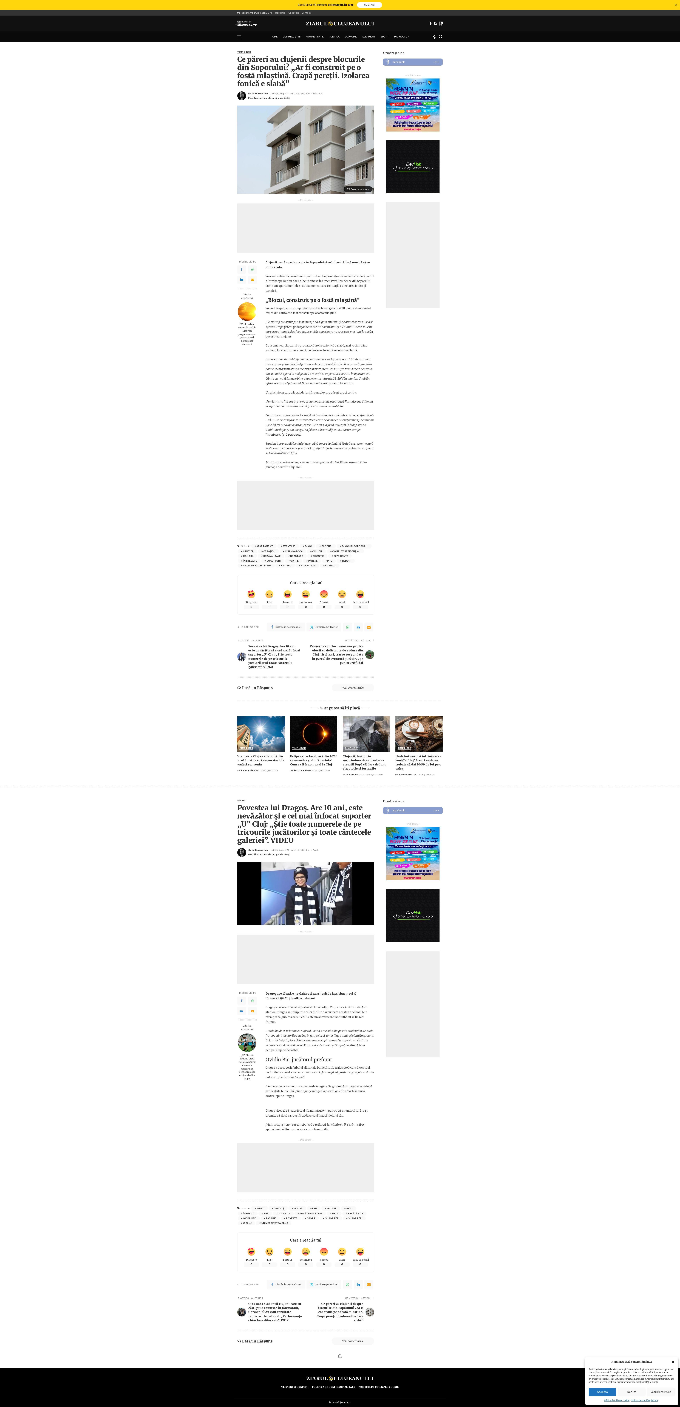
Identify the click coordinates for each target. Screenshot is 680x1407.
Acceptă (602, 1392)
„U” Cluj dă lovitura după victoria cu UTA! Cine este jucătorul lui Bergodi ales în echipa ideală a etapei (247, 1067)
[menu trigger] (241, 36)
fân (314, 1208)
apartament (264, 546)
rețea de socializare (257, 565)
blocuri (326, 546)
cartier (248, 551)
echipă (298, 1208)
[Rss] (435, 23)
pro (329, 561)
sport (311, 1218)
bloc (308, 546)
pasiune (271, 1218)
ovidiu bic (249, 1218)
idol (349, 1208)
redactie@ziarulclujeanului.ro (256, 12)
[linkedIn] (358, 627)
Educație (243, 1369)
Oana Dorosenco (258, 93)
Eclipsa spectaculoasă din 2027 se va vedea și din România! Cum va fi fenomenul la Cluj (313, 760)
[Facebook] (430, 23)
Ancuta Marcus (249, 770)
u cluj (247, 1223)
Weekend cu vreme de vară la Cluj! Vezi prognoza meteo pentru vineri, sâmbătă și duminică (247, 334)
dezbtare (296, 556)
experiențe (340, 556)
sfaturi (286, 565)
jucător (284, 1213)
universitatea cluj (274, 1223)
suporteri (355, 1218)
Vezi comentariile (353, 687)
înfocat (248, 1213)
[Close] (676, 5)
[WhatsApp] (252, 269)
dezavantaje (272, 556)
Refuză (631, 1392)
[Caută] (440, 36)
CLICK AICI (369, 5)
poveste (291, 1218)
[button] (673, 1362)
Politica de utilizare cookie (617, 1400)
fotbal (332, 1208)
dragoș (279, 1208)
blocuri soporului (355, 546)
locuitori (274, 561)
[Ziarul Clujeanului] (340, 23)
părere (313, 561)
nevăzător (355, 1213)
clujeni (317, 551)
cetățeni (269, 551)
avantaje (289, 546)
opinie (294, 561)
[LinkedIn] (241, 280)
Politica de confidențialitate (644, 1400)
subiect (330, 565)
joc (266, 1213)
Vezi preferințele (661, 1392)
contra (248, 556)
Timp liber (244, 52)
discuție (318, 556)
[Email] (252, 280)
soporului (308, 565)
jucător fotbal (311, 1213)
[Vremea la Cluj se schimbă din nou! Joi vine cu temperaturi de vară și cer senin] (261, 734)
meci (335, 1213)
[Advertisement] (305, 228)
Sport (241, 800)
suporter (332, 1218)
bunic (260, 1208)
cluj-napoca (294, 551)
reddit (346, 561)
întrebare (250, 561)
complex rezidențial (346, 551)
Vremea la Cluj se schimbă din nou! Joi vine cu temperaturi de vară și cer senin (260, 760)
